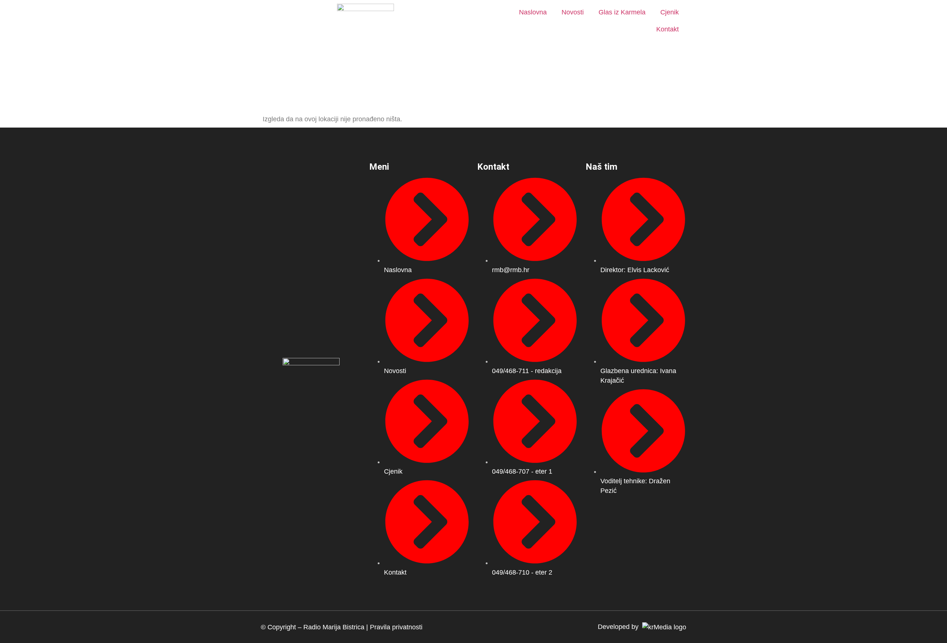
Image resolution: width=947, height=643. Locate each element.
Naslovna (533, 12)
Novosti (573, 12)
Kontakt (667, 29)
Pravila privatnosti (396, 627)
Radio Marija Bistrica (333, 627)
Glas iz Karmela (622, 12)
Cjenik (669, 12)
